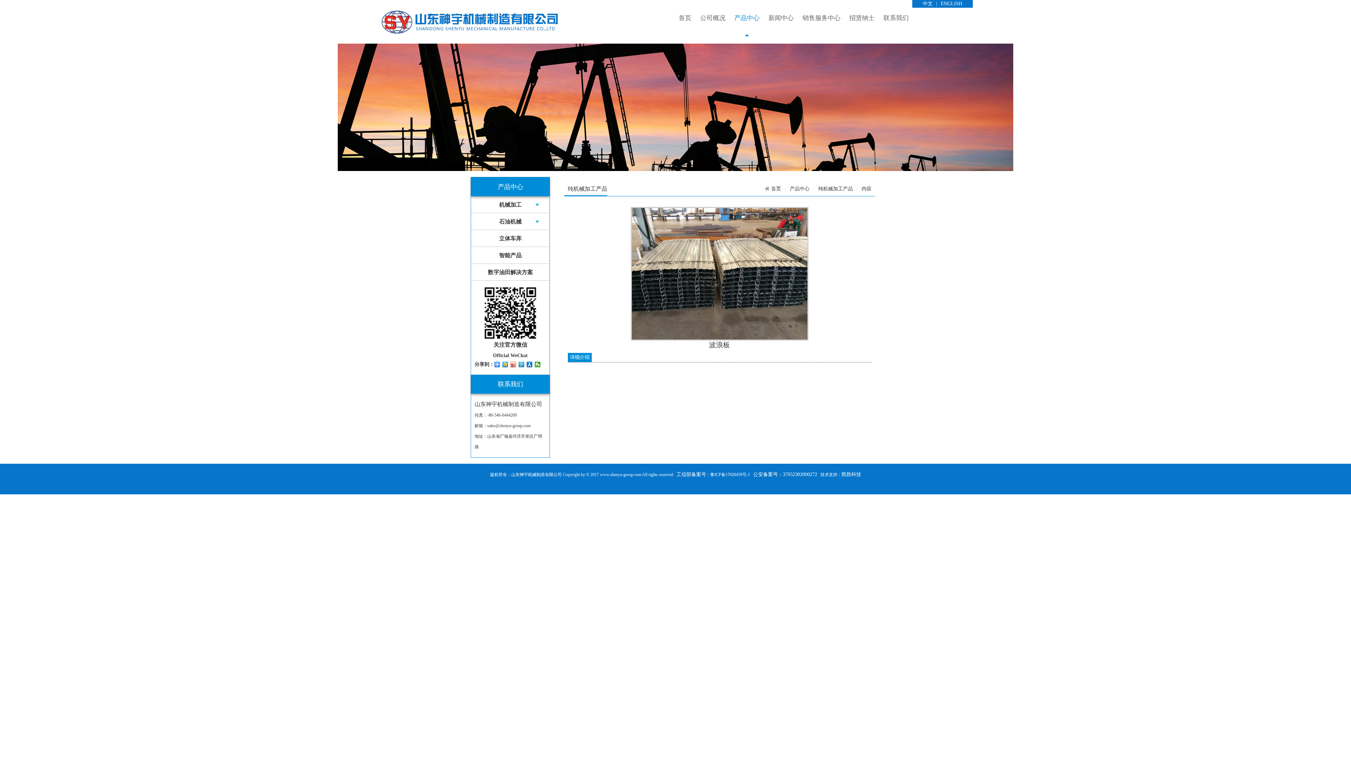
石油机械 (510, 221)
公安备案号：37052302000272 (785, 474)
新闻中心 (781, 17)
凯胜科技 (851, 474)
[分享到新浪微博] (513, 364)
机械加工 (510, 205)
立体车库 (510, 238)
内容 (866, 188)
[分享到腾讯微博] (522, 364)
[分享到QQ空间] (505, 364)
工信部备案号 (690, 474)
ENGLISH (951, 3)
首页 (685, 17)
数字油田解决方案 (510, 272)
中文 (928, 3)
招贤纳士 (862, 17)
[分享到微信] (538, 364)
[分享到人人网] (530, 364)
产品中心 (747, 17)
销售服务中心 (822, 17)
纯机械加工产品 (835, 188)
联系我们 (896, 17)
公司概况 (712, 17)
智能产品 (510, 255)
